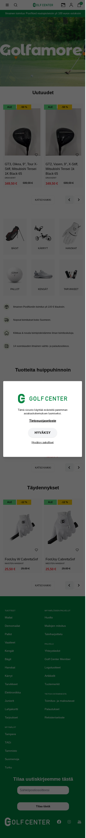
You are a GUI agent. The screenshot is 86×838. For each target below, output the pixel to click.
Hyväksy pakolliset (43, 442)
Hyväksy (43, 432)
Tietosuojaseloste (42, 420)
